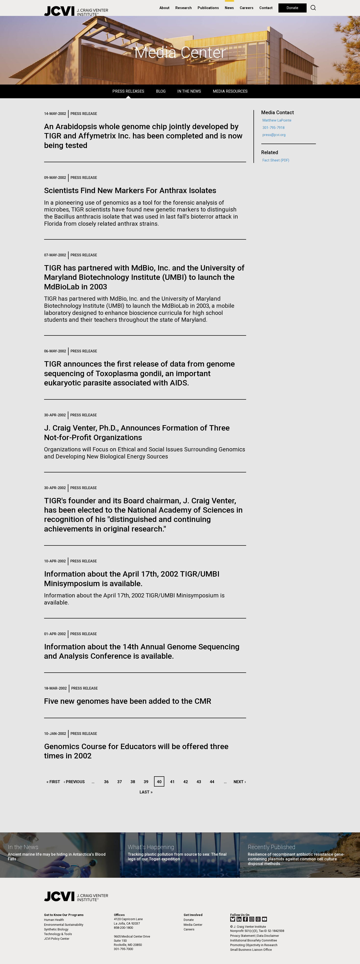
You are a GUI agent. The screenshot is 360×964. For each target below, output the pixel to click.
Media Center (193, 925)
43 (200, 781)
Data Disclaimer (268, 936)
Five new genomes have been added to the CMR (127, 701)
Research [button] (183, 8)
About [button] (164, 8)
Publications (208, 8)
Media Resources (230, 91)
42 (187, 781)
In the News (189, 91)
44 (213, 781)
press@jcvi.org (274, 135)
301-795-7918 (274, 128)
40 (160, 781)
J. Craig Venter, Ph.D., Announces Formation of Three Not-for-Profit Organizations (137, 432)
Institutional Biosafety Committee (253, 940)
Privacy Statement (242, 936)
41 (173, 781)
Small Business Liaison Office (251, 950)
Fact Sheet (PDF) (276, 160)
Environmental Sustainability (63, 925)
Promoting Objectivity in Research (253, 945)
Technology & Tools (58, 934)
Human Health (54, 920)
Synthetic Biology (56, 929)
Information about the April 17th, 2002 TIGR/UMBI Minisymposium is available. (131, 578)
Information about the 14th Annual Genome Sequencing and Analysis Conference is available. (142, 651)
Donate (292, 8)
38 (134, 781)
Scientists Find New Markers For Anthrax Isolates (130, 190)
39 (147, 781)
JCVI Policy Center (56, 938)
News (229, 8)
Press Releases (128, 91)
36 (107, 781)
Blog (161, 91)
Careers (246, 8)
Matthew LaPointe (277, 120)
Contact (266, 8)
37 (120, 781)
